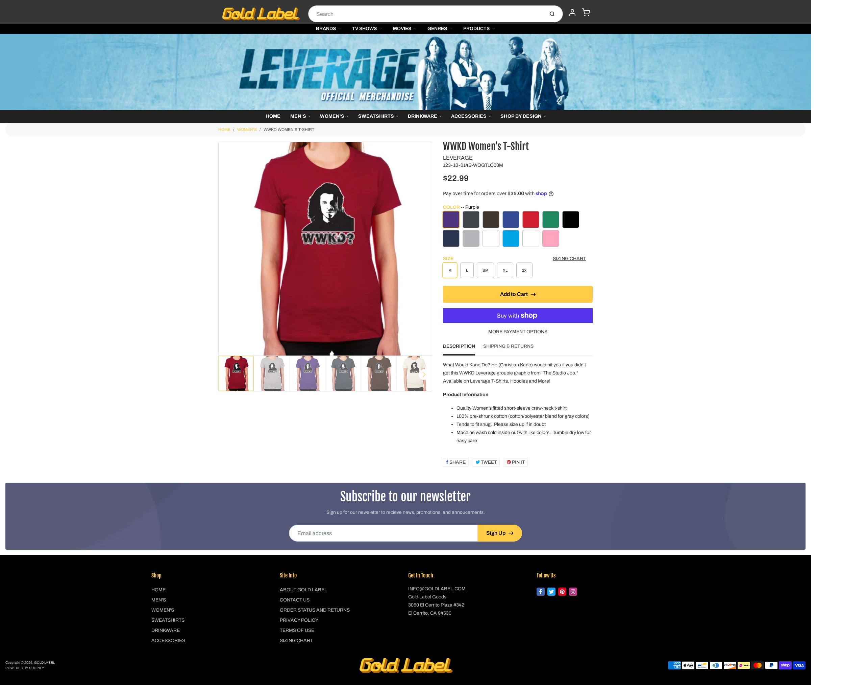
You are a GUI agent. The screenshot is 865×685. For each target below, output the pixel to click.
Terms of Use (297, 630)
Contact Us (295, 599)
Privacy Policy (299, 620)
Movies (402, 28)
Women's (332, 116)
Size (448, 258)
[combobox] (425, 13)
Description (459, 346)
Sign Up (495, 533)
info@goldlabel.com (437, 588)
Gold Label (44, 662)
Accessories (469, 116)
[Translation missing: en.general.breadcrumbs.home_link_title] (405, 72)
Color (461, 207)
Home (273, 116)
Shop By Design (521, 116)
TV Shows (364, 28)
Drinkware (422, 116)
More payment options (517, 331)
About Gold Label (303, 589)
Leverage (458, 158)
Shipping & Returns (508, 346)
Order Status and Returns (315, 610)
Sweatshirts (376, 116)
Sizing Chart (569, 258)
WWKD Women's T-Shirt (289, 129)
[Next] (424, 374)
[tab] (463, 348)
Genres (437, 28)
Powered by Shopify (24, 668)
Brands (326, 28)
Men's (298, 116)
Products (476, 28)
